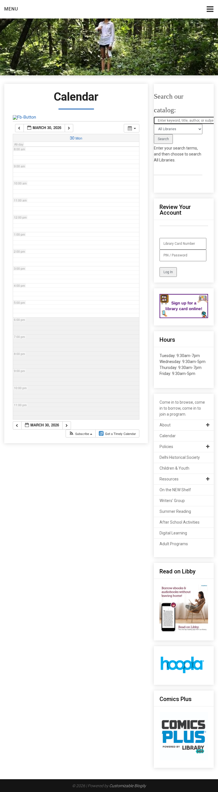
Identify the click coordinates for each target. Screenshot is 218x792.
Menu (11, 9)
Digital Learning (173, 533)
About (165, 425)
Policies (166, 446)
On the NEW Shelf (175, 490)
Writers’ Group (172, 500)
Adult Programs (174, 544)
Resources (169, 479)
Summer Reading (175, 511)
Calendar (168, 436)
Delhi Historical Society (180, 457)
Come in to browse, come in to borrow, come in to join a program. (182, 408)
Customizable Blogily (127, 785)
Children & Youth (174, 468)
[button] (80, 434)
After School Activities (180, 522)
